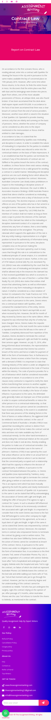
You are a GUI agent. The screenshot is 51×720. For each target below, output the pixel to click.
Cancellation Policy (9, 643)
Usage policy (7, 646)
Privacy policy (7, 650)
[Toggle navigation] (4, 9)
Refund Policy (7, 639)
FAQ (3, 662)
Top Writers (6, 673)
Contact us (6, 665)
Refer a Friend (7, 669)
